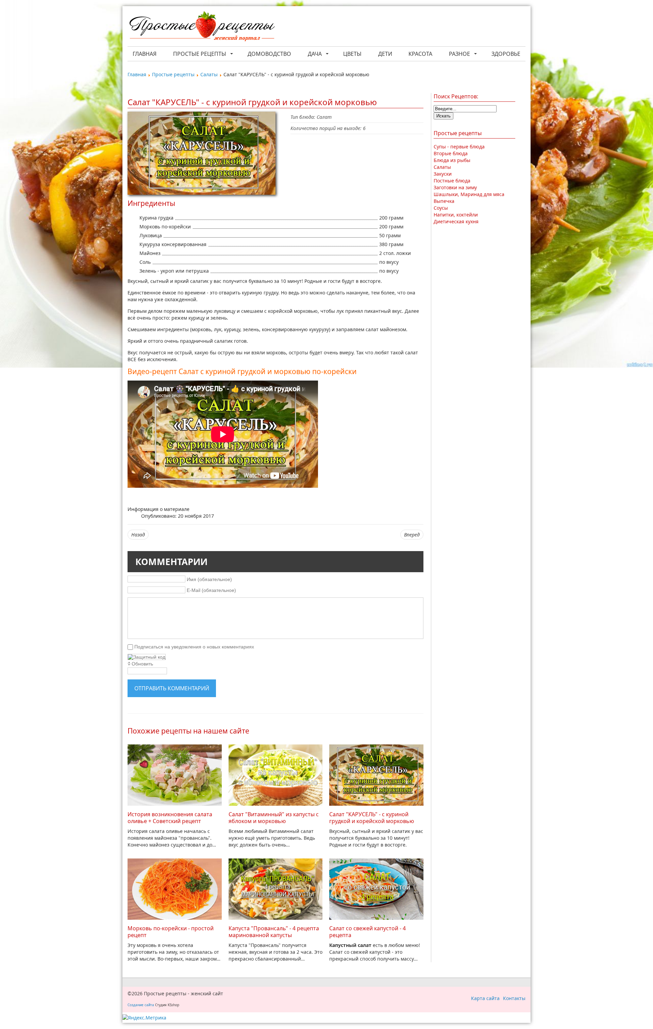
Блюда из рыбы (452, 160)
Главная (144, 54)
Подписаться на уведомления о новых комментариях (194, 646)
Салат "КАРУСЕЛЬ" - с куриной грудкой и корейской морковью (371, 817)
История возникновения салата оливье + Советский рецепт (170, 817)
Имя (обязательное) (209, 579)
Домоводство (269, 54)
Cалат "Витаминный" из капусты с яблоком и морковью (274, 817)
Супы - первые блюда (459, 146)
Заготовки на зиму (455, 187)
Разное (459, 54)
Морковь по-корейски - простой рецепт (171, 932)
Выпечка (444, 201)
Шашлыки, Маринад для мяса (469, 194)
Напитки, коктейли (456, 214)
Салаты (442, 167)
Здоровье (505, 54)
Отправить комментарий (171, 688)
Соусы (441, 208)
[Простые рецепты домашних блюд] (202, 27)
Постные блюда (452, 180)
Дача (315, 54)
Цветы (352, 54)
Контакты (514, 998)
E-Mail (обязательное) (211, 590)
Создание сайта (141, 1004)
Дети (385, 54)
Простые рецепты (199, 54)
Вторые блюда (451, 153)
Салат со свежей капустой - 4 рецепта (367, 932)
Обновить (142, 663)
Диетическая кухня (456, 221)
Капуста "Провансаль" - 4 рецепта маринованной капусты (274, 932)
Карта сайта (485, 998)
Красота (420, 54)
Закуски (443, 174)
